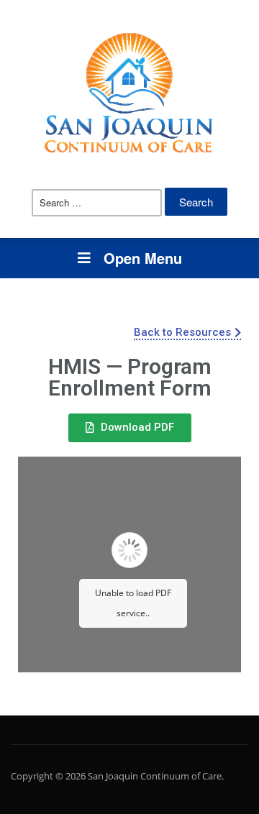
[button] (187, 333)
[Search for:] (97, 202)
